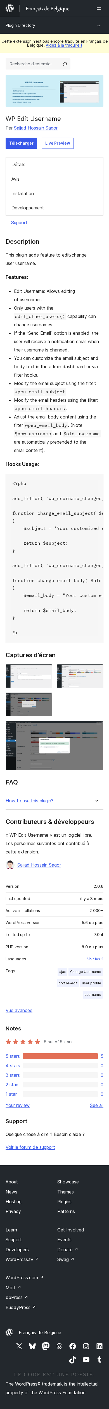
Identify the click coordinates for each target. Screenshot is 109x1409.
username (92, 994)
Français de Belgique (40, 1332)
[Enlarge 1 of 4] (45, 671)
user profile (91, 983)
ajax (62, 972)
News (11, 1192)
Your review (18, 1105)
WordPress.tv (22, 1259)
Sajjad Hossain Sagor (36, 128)
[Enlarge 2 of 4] (96, 671)
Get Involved (70, 1230)
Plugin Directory (20, 25)
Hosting (14, 1201)
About (12, 1182)
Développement (27, 207)
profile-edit (67, 983)
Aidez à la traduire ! (64, 45)
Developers (17, 1249)
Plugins (64, 1201)
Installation (22, 193)
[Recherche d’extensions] (64, 64)
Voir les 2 (95, 959)
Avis (15, 179)
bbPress (17, 1297)
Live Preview (57, 143)
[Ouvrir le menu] (100, 8)
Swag (65, 1259)
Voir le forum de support (30, 1147)
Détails (18, 164)
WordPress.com (25, 1277)
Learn (11, 1230)
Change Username (85, 972)
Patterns (66, 1211)
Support (19, 222)
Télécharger (21, 143)
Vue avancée (19, 1010)
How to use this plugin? (29, 800)
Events (64, 1239)
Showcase (68, 1182)
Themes (65, 1192)
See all (96, 1105)
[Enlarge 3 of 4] (45, 700)
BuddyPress (21, 1307)
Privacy (13, 1211)
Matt (13, 1287)
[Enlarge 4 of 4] (96, 728)
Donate (67, 1249)
